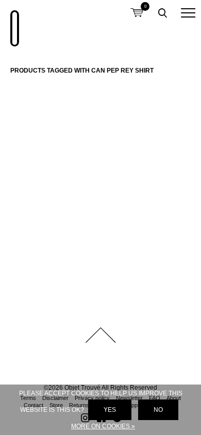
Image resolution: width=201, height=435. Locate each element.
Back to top (100, 335)
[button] (188, 13)
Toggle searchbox (162, 13)
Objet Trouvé (13, 23)
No (158, 409)
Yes (110, 409)
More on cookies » (103, 426)
